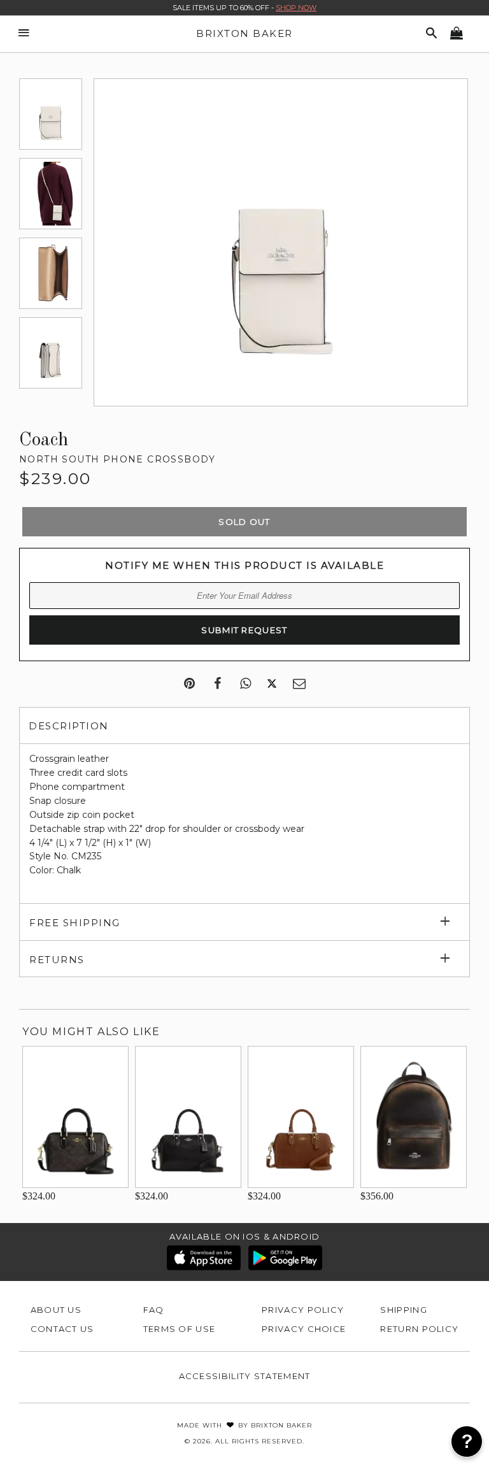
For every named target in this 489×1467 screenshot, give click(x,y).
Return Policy (419, 1329)
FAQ (153, 1310)
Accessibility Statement (245, 1376)
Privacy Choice (304, 1329)
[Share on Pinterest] (189, 684)
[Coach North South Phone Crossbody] (50, 114)
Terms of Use (179, 1329)
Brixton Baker (244, 33)
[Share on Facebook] (217, 684)
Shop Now (296, 7)
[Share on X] (271, 684)
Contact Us (62, 1329)
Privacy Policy (303, 1310)
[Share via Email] (299, 684)
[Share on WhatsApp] (245, 684)
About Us (56, 1310)
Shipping (403, 1310)
